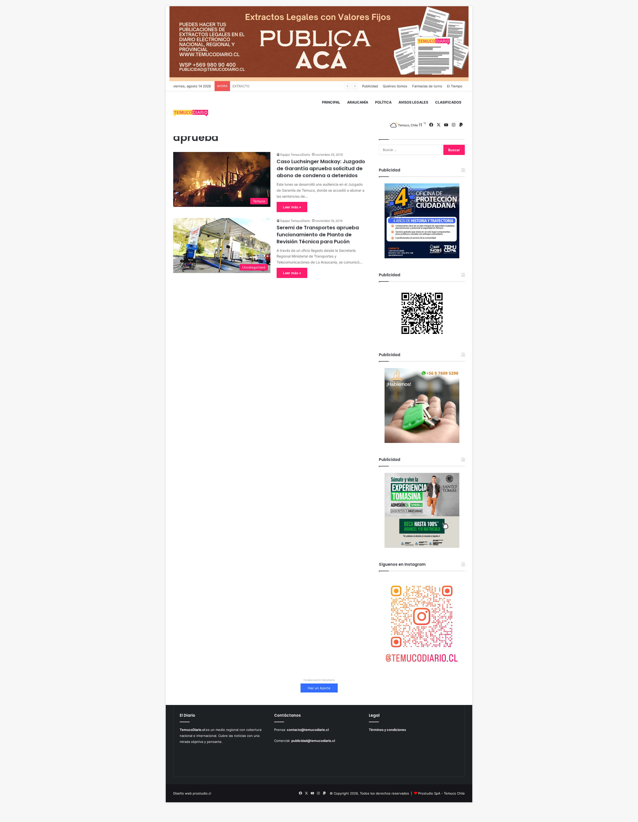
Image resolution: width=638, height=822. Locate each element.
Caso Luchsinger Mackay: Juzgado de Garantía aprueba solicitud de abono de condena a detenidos (321, 168)
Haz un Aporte (319, 688)
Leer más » (292, 207)
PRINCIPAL (331, 102)
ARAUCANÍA (357, 102)
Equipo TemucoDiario (295, 154)
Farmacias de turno (427, 86)
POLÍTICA (383, 102)
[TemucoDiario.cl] (190, 114)
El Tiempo (454, 86)
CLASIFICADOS (448, 102)
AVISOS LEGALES (413, 102)
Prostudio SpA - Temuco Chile (441, 793)
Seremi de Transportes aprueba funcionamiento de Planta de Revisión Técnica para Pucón (318, 234)
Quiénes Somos (395, 86)
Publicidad (370, 86)
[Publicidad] (319, 43)
